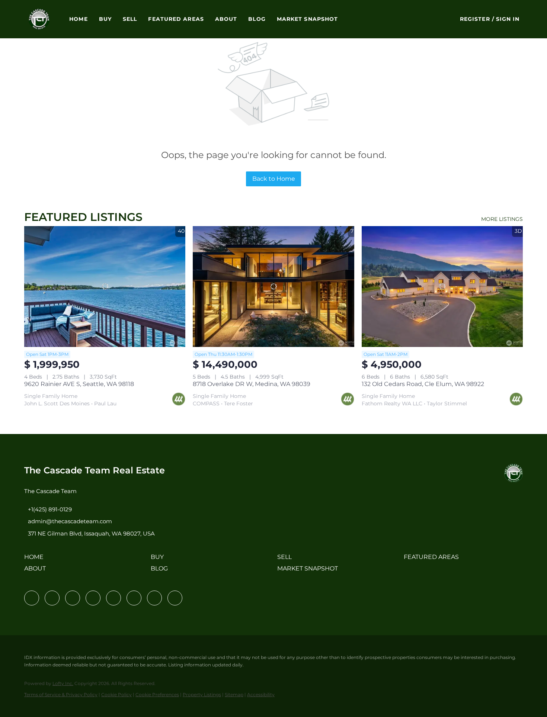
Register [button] (475, 19)
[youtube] (134, 598)
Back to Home (273, 178)
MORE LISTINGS (502, 219)
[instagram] (113, 598)
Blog (256, 19)
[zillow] (93, 598)
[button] (39, 19)
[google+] (174, 598)
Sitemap (234, 694)
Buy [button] (105, 19)
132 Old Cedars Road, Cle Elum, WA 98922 (423, 384)
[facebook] (31, 598)
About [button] (226, 19)
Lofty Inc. (62, 683)
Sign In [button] (508, 19)
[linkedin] (52, 598)
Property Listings (202, 694)
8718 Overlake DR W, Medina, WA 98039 (251, 384)
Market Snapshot (307, 19)
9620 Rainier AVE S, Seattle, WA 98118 (79, 384)
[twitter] (72, 598)
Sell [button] (130, 19)
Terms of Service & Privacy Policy (60, 694)
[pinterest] (154, 598)
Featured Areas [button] (176, 19)
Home (78, 19)
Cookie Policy (116, 694)
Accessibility (261, 694)
